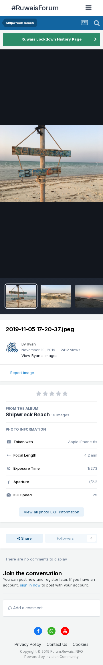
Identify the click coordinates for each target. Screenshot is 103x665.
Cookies (80, 644)
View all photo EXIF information (51, 512)
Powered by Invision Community (51, 656)
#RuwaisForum (34, 8)
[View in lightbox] (51, 163)
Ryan (31, 344)
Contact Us (57, 644)
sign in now (30, 585)
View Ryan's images (39, 355)
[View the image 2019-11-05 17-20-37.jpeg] (21, 296)
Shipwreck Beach (28, 414)
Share (26, 538)
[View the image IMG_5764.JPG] (56, 296)
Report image (22, 372)
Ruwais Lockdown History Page (51, 39)
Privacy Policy (28, 644)
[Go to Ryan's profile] (12, 347)
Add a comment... (28, 607)
